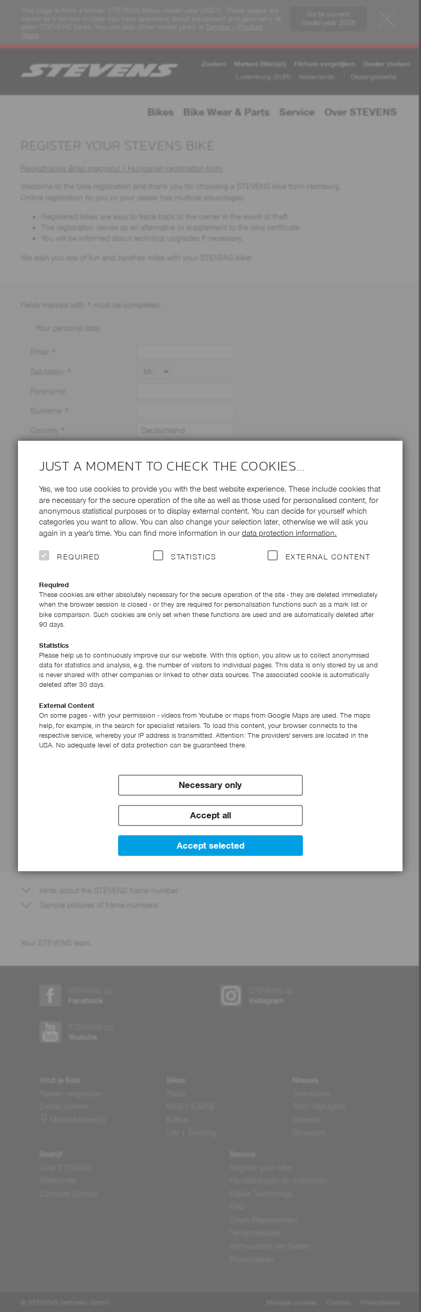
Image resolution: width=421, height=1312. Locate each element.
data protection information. (289, 533)
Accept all (210, 815)
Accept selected (210, 845)
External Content (327, 557)
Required (78, 557)
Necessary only (210, 785)
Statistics (193, 557)
